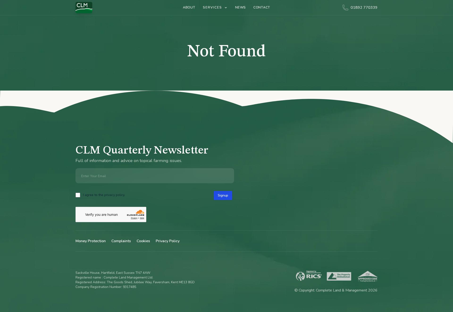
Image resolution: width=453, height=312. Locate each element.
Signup (223, 195)
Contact (261, 7)
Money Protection (91, 241)
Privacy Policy (168, 241)
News (240, 7)
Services (212, 7)
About (189, 7)
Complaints (121, 241)
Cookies (143, 241)
